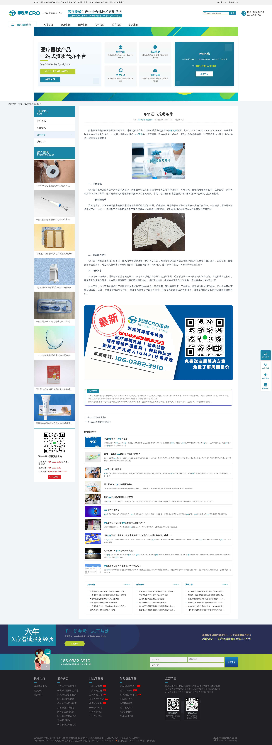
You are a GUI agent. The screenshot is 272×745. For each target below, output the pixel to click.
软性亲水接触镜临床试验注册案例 (102, 610)
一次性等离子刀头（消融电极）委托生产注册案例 (108, 606)
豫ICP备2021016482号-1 (102, 740)
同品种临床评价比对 (66, 694)
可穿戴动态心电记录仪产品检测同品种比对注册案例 (109, 591)
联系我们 (116, 24)
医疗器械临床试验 (65, 699)
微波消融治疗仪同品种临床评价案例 (103, 602)
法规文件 (41, 141)
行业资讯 (41, 120)
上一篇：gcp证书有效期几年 (95, 417)
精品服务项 (96, 678)
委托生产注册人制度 (66, 703)
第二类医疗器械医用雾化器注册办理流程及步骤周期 (158, 606)
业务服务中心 (40, 686)
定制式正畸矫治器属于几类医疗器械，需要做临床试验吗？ (161, 591)
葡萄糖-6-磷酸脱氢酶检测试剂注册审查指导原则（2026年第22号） (213, 595)
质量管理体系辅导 (65, 707)
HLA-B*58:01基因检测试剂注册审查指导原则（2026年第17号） (212, 610)
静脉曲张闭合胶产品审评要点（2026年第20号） (206, 606)
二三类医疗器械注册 (66, 686)
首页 (20, 104)
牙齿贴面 (73, 737)
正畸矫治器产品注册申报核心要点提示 (153, 595)
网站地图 (151, 740)
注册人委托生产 (96, 699)
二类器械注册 (95, 690)
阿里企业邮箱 (126, 737)
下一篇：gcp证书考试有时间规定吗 (97, 422)
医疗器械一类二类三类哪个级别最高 (152, 602)
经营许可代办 (126, 699)
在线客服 (221, 2)
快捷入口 (39, 678)
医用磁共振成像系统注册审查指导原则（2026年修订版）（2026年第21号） (216, 602)
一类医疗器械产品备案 (68, 690)
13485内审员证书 (128, 686)
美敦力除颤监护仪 (97, 737)
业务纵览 (232, 2)
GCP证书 (138, 134)
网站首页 (48, 24)
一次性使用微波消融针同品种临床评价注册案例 (108, 595)
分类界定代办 (95, 711)
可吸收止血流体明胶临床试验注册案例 (104, 599)
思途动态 (41, 127)
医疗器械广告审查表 (66, 716)
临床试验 (172, 130)
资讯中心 (82, 24)
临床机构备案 (126, 703)
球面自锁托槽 (50, 737)
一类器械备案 (95, 686)
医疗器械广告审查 (128, 694)
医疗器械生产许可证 (66, 724)
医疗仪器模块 (63, 737)
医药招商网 (83, 737)
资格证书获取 (63, 720)
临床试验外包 (95, 703)
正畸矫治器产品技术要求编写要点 (151, 599)
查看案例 (48, 79)
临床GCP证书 (126, 690)
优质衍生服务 (128, 678)
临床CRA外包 (126, 711)
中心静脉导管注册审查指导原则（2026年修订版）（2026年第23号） (214, 591)
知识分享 (38, 104)
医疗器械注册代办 (145, 119)
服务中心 (65, 24)
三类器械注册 (95, 694)
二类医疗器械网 (112, 737)
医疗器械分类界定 (65, 711)
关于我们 (99, 24)
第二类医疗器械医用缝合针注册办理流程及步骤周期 (158, 610)
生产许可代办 (95, 716)
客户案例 (133, 24)
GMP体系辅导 (96, 707)
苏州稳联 (136, 737)
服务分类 (62, 678)
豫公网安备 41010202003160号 (131, 740)
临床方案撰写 (126, 707)
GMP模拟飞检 (126, 716)
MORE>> (127, 584)
